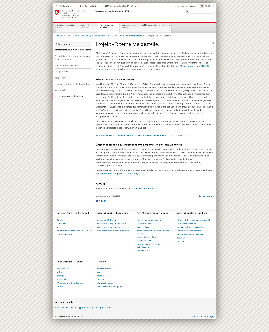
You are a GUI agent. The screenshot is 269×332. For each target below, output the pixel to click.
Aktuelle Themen (104, 269)
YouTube (86, 307)
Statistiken (61, 279)
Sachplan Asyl (61, 71)
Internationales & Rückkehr (128, 26)
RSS (111, 307)
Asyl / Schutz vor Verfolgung (107, 27)
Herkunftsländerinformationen (190, 234)
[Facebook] (97, 200)
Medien (100, 272)
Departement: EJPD (88, 6)
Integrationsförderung (106, 220)
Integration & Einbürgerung (83, 26)
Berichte (60, 276)
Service (60, 286)
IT (209, 6)
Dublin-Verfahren (144, 240)
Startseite (176, 6)
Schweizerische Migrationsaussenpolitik (193, 220)
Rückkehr (180, 241)
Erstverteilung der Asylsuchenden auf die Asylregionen (73, 58)
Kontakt (193, 6)
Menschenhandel (144, 227)
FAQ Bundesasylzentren (66, 65)
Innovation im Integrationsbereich (111, 223)
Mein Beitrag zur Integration (109, 227)
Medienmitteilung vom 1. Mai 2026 (117, 173)
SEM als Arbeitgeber (105, 283)
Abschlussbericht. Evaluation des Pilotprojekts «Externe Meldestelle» (143, 135)
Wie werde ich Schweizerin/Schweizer (113, 231)
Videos (59, 272)
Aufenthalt (61, 223)
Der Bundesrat (65, 6)
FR (206, 6)
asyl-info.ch (60, 90)
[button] (189, 12)
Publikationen (63, 269)
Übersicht (185, 6)
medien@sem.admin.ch (145, 188)
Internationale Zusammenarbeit (190, 227)
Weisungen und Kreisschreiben (70, 283)
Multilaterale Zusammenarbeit (189, 231)
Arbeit (59, 227)
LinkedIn (73, 307)
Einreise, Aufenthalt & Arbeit (65, 26)
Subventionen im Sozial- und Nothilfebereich (149, 245)
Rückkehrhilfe (182, 238)
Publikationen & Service (151, 25)
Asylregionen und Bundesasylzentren (128, 36)
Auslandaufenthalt (65, 234)
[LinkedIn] (105, 200)
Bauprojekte (60, 77)
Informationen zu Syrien (147, 237)
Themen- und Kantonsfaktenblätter (72, 84)
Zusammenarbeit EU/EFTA (188, 223)
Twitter (60, 307)
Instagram (100, 307)
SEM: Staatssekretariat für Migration (120, 6)
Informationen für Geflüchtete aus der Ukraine (153, 232)
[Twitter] (99, 200)
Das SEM (166, 25)
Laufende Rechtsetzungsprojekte (110, 286)
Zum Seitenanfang (206, 196)
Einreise (60, 220)
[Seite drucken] (213, 42)
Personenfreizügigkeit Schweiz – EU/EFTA (74, 231)
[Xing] (102, 200)
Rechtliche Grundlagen (203, 316)
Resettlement (142, 250)
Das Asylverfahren (102, 36)
